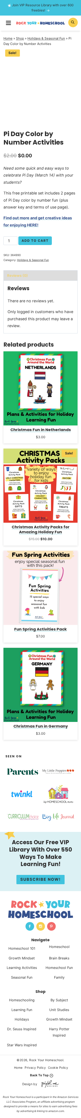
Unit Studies (59, 1009)
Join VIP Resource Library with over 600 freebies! (42, 7)
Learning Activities (22, 967)
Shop (20, 38)
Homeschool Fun (59, 967)
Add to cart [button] (40, 442)
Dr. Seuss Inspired (21, 1029)
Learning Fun (21, 1009)
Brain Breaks (59, 958)
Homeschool (59, 946)
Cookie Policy (58, 1067)
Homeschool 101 (21, 948)
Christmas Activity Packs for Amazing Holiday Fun (41, 529)
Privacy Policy (35, 1067)
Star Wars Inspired (22, 1045)
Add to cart (35, 241)
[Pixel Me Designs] (49, 1084)
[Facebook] (29, 926)
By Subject (59, 1000)
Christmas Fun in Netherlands (40, 429)
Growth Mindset (22, 958)
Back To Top (39, 1075)
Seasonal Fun (21, 977)
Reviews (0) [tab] (17, 275)
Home (8, 38)
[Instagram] (40, 926)
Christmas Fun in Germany (40, 726)
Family (59, 977)
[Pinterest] (51, 926)
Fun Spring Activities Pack (40, 629)
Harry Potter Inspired (59, 1032)
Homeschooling (22, 1000)
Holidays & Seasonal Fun (46, 38)
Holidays (22, 1019)
